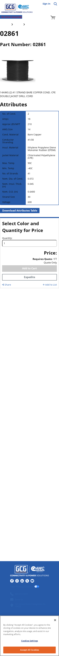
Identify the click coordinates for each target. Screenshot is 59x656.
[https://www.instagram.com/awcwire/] (17, 581)
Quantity (7, 238)
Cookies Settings (29, 640)
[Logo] (29, 571)
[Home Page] (14, 6)
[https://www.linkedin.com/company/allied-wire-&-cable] (22, 581)
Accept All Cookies (29, 649)
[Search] (55, 4)
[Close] (55, 620)
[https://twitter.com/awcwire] (27, 581)
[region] (29, 636)
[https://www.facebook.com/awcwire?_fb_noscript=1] (12, 581)
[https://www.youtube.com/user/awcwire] (32, 581)
